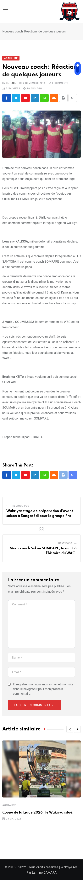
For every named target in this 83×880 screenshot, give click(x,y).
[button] (69, 729)
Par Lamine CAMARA (41, 872)
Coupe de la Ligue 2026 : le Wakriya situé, (37, 812)
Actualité (9, 805)
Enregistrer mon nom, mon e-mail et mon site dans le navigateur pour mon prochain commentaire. (43, 689)
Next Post (65, 543)
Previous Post (21, 506)
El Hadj (11, 83)
